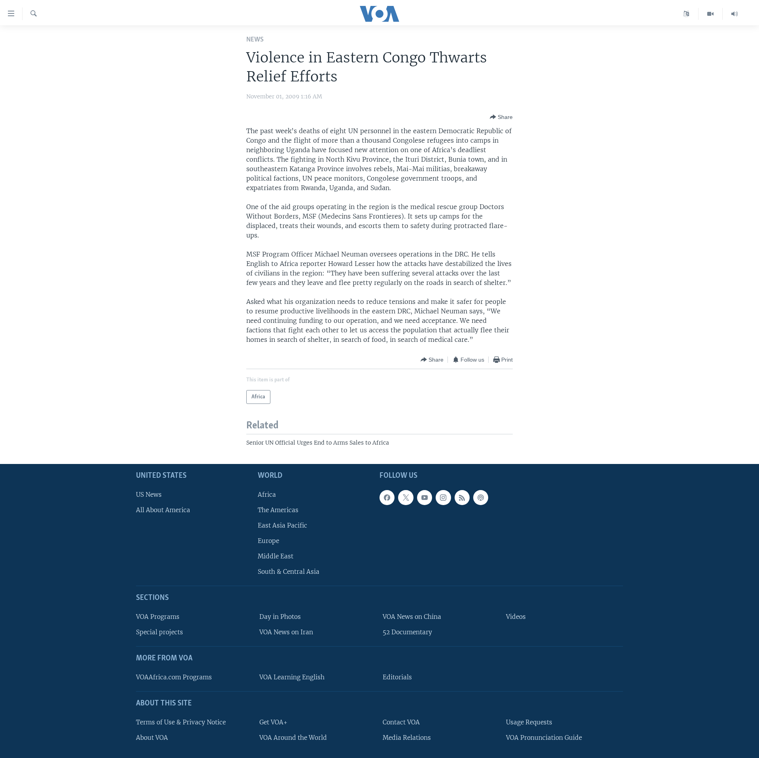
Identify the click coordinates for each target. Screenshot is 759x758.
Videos (516, 616)
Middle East (275, 556)
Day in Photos (280, 616)
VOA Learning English (292, 677)
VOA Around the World (293, 737)
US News (149, 494)
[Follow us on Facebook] (387, 497)
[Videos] (711, 14)
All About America (163, 510)
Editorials (397, 677)
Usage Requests (529, 722)
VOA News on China (412, 616)
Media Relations (407, 737)
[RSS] (462, 497)
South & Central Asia (288, 571)
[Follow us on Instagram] (443, 497)
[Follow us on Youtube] (424, 497)
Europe (268, 541)
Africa (267, 494)
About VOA (152, 737)
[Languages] (686, 14)
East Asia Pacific (282, 525)
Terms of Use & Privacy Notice (181, 722)
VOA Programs (157, 616)
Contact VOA (401, 722)
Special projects (159, 632)
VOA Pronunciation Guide (544, 737)
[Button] (501, 117)
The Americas (278, 510)
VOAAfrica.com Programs (174, 677)
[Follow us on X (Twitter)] (405, 497)
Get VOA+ (273, 722)
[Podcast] (480, 497)
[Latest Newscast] (734, 14)
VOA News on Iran (286, 632)
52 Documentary (407, 632)
